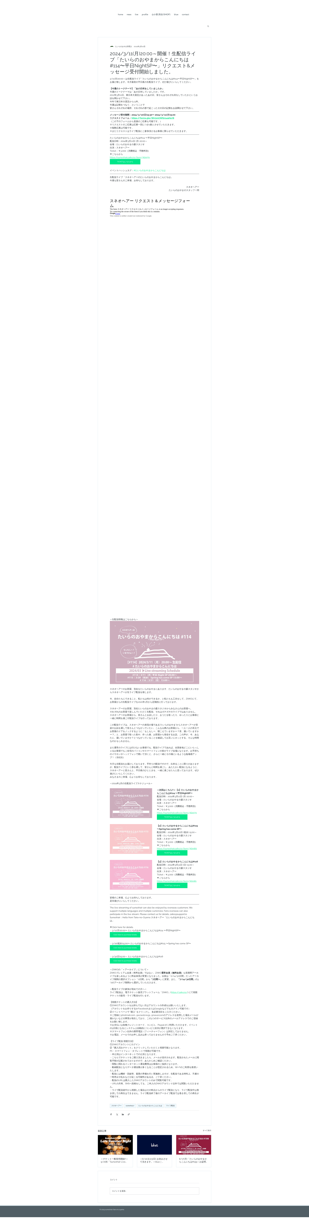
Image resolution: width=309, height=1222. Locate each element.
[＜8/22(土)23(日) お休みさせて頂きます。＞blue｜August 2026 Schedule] (154, 1145)
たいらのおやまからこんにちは (150, 1106)
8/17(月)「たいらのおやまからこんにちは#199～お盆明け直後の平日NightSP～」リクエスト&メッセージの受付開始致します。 (193, 1160)
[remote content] (151, 408)
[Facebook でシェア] (111, 1114)
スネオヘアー (116, 1106)
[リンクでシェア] (129, 1114)
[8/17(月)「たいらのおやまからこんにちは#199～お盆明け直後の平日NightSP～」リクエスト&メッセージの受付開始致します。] (193, 1145)
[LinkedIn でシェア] (123, 1114)
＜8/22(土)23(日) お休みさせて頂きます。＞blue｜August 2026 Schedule (154, 1160)
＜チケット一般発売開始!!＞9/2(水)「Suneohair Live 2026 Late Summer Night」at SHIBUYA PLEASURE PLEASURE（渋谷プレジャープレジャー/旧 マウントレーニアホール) (115, 1160)
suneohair (130, 1106)
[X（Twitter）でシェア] (117, 1114)
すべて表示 (207, 1130)
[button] (161, 14)
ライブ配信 (170, 1106)
